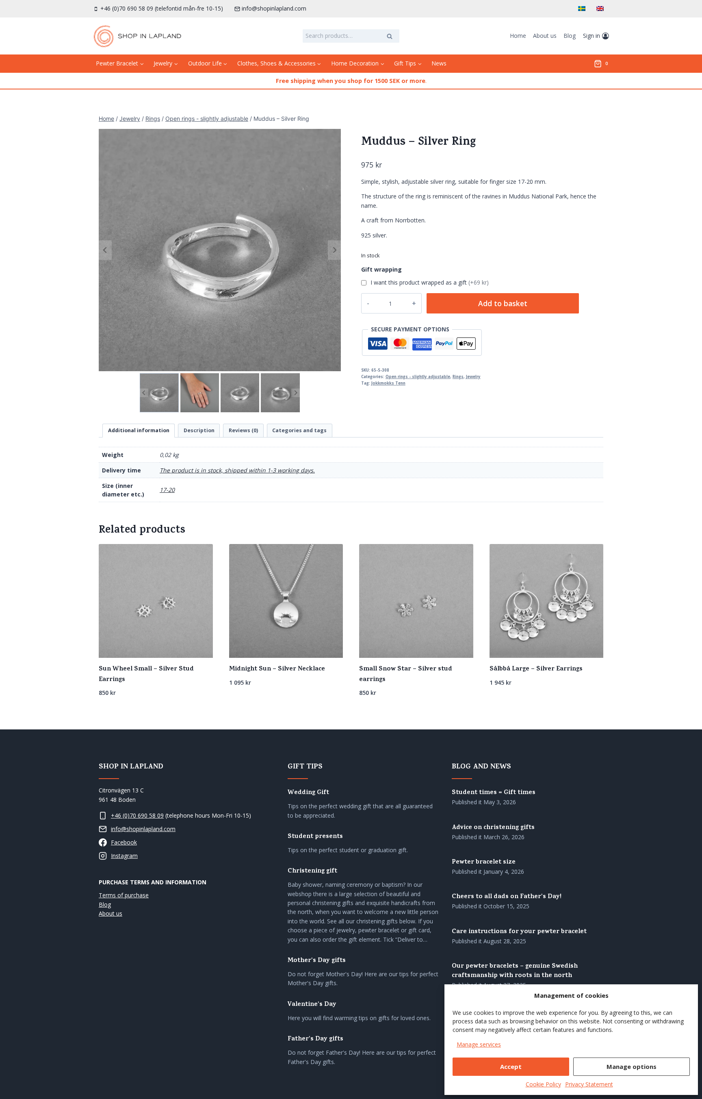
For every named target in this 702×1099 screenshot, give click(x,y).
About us (545, 35)
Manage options (631, 1066)
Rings (458, 376)
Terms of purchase (124, 895)
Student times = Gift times (493, 793)
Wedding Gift (308, 793)
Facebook (124, 842)
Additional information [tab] (138, 430)
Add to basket (502, 303)
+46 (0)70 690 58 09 (137, 815)
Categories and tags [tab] (299, 430)
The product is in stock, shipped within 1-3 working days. (237, 470)
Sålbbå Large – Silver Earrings (536, 669)
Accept (511, 1066)
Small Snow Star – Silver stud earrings (405, 674)
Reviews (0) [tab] (243, 430)
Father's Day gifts (315, 1039)
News (438, 63)
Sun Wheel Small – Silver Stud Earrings (146, 674)
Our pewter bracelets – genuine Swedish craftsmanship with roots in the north (515, 971)
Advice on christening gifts (493, 828)
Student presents (315, 837)
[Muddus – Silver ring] (220, 250)
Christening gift (312, 871)
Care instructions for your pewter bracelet (519, 932)
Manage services (479, 1044)
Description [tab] (199, 430)
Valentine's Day (312, 1005)
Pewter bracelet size (484, 862)
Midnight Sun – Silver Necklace (277, 669)
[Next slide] (334, 250)
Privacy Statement (589, 1084)
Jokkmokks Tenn (388, 383)
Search (392, 37)
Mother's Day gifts (317, 961)
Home (518, 35)
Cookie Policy (543, 1084)
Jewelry (473, 376)
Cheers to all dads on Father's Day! (506, 897)
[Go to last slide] (105, 250)
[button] (159, 392)
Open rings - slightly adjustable (418, 376)
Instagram (124, 856)
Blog (569, 35)
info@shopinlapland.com (143, 829)
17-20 (167, 490)
